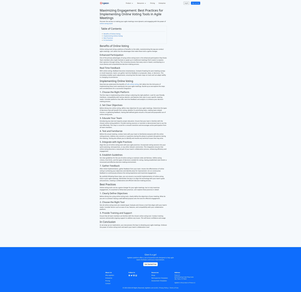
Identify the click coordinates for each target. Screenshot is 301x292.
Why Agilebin (109, 275)
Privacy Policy (163, 288)
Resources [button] (140, 3)
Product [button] (128, 3)
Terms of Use (174, 288)
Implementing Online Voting (113, 36)
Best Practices (108, 38)
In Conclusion (108, 40)
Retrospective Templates (159, 278)
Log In (186, 3)
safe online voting (133, 84)
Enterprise (162, 3)
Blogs (153, 275)
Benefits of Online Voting (112, 34)
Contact (108, 283)
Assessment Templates (159, 281)
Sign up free (195, 3)
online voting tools (106, 23)
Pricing (152, 3)
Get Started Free (150, 264)
